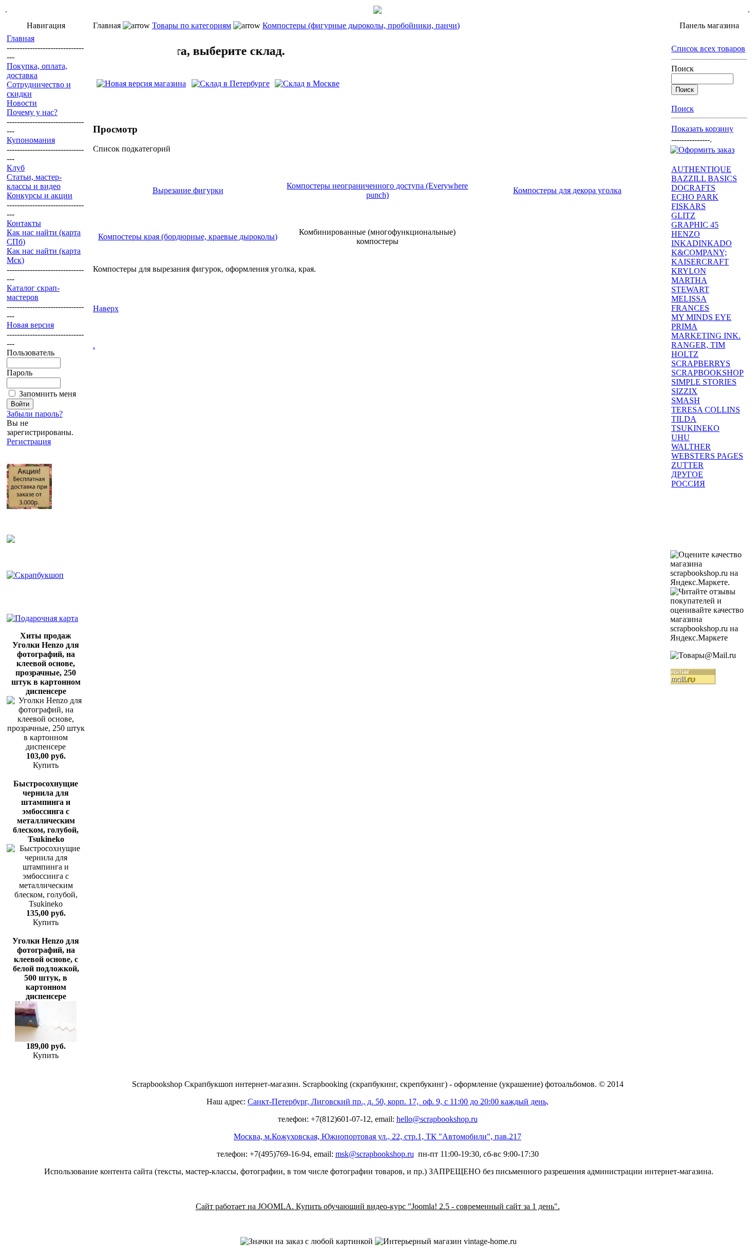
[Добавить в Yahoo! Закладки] (394, 99)
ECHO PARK (695, 197)
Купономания (31, 140)
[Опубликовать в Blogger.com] (160, 99)
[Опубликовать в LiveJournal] (179, 99)
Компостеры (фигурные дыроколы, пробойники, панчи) (361, 25)
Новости (22, 103)
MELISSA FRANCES (690, 303)
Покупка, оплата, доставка (37, 71)
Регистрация (29, 441)
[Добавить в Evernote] (335, 99)
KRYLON (688, 271)
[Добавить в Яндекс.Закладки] (296, 99)
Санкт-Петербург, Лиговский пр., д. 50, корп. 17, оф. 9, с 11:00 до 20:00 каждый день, (398, 1101)
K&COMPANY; (699, 252)
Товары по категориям (191, 25)
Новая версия (30, 325)
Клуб (16, 167)
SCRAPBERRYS (700, 363)
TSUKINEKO (695, 428)
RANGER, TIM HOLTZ (698, 350)
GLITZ (683, 215)
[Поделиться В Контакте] (101, 99)
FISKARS (688, 206)
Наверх (106, 308)
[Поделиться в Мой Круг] (316, 99)
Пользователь (30, 352)
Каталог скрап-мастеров (33, 293)
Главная (20, 38)
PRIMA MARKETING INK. (706, 331)
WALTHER (691, 446)
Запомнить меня (47, 393)
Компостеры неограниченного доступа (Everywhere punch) (377, 190)
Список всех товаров (708, 48)
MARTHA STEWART (690, 285)
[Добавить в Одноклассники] (120, 99)
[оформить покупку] (702, 149)
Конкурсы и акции (39, 195)
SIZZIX (684, 391)
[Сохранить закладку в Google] (257, 99)
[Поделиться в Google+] (277, 99)
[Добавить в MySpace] (355, 99)
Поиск (682, 68)
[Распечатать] (452, 99)
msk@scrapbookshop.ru (374, 1154)
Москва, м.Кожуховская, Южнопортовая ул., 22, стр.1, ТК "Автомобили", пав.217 (377, 1136)
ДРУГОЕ (687, 474)
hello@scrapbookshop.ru (437, 1119)
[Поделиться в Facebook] (140, 99)
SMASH (685, 400)
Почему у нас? (32, 112)
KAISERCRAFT (700, 261)
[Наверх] (433, 99)
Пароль (19, 372)
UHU (680, 437)
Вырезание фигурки (188, 190)
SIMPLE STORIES (704, 382)
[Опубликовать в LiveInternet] (199, 99)
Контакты (24, 223)
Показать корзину (702, 128)
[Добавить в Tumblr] (413, 99)
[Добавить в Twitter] (218, 99)
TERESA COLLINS (705, 409)
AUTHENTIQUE (701, 169)
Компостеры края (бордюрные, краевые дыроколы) (187, 236)
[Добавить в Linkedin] (374, 99)
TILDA (683, 419)
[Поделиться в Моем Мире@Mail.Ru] (238, 99)
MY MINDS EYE (701, 317)
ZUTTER (687, 465)
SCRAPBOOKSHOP (707, 372)
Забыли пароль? (35, 413)
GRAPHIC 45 (695, 224)
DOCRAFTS (693, 187)
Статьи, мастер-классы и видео (34, 182)
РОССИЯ (688, 483)
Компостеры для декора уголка (567, 190)
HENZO (685, 234)
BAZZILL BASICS (704, 178)
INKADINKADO (701, 243)
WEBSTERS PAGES (707, 456)
